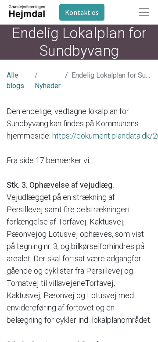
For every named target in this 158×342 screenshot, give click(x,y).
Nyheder (48, 86)
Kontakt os (82, 12)
